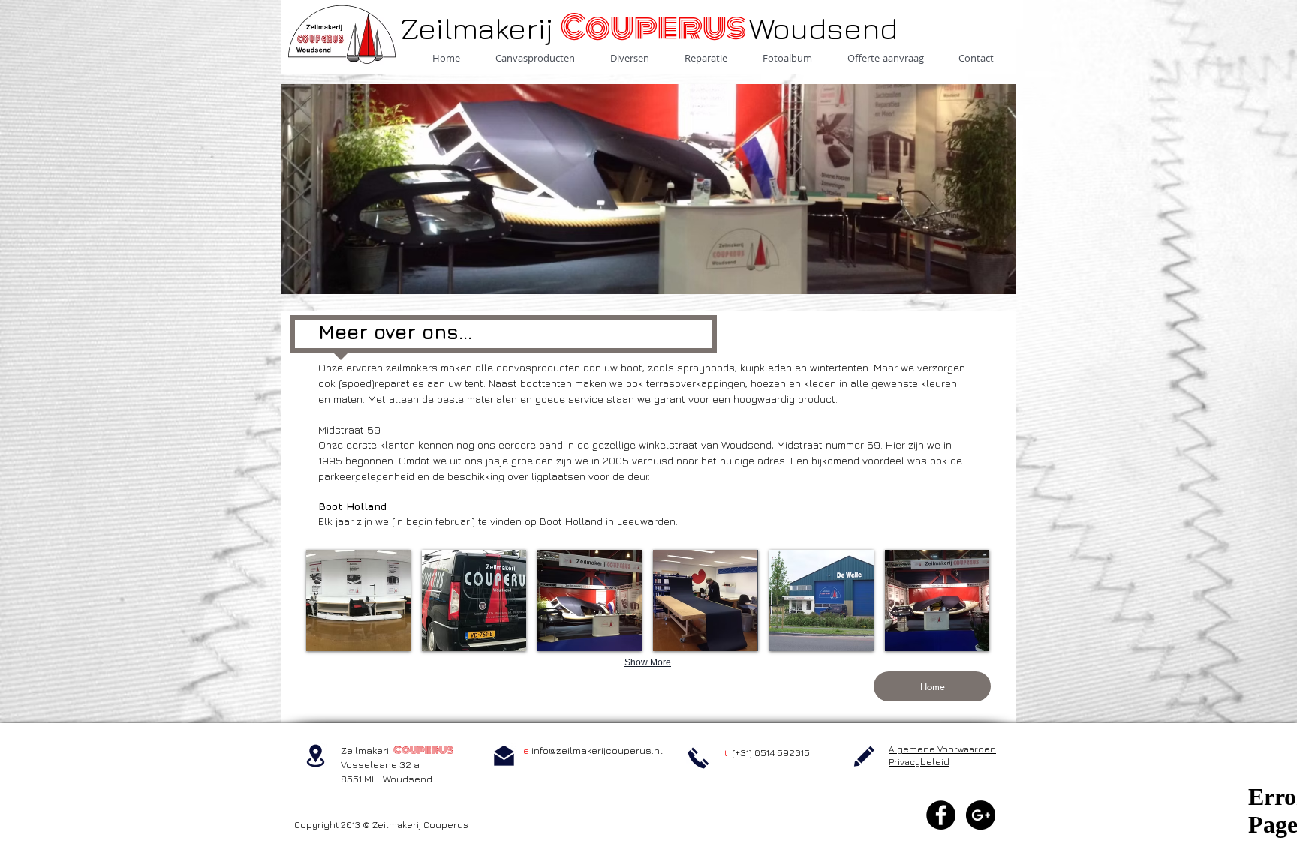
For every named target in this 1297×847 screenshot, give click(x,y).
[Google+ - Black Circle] (980, 815)
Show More (647, 662)
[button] (358, 600)
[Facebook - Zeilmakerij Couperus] (940, 815)
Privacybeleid (919, 761)
